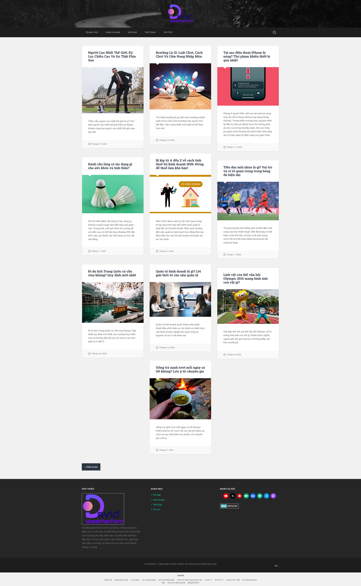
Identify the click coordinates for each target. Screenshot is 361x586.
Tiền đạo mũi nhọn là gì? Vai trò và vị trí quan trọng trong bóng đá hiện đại (247, 171)
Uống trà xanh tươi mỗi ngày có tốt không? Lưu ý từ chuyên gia (180, 369)
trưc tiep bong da (149, 580)
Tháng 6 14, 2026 (167, 347)
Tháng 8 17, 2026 (99, 144)
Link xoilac (135, 580)
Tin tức (168, 32)
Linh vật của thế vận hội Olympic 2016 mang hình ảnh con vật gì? (245, 278)
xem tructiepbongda (166, 580)
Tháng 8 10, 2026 (167, 140)
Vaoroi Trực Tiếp (233, 580)
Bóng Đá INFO (193, 583)
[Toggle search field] (274, 32)
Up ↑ (277, 566)
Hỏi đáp (132, 32)
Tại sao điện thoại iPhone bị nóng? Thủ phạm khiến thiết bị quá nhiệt (246, 56)
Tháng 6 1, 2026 (166, 450)
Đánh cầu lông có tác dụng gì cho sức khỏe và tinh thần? (110, 166)
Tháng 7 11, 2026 (234, 147)
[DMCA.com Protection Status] (229, 507)
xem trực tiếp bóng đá (176, 583)
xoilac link (108, 580)
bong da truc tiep (121, 580)
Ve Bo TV (208, 580)
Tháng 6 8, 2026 (234, 354)
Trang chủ (92, 32)
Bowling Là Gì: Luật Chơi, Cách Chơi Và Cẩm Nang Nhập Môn (179, 54)
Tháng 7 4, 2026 (166, 251)
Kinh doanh (113, 32)
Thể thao (150, 32)
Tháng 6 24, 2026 (99, 353)
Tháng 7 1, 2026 (99, 251)
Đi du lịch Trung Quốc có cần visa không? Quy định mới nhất (112, 273)
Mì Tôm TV (219, 580)
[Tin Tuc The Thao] (180, 13)
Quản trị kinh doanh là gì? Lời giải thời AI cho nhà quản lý (178, 273)
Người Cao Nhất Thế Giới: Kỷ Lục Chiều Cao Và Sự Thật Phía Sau (112, 56)
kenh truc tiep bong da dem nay (189, 580)
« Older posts (91, 467)
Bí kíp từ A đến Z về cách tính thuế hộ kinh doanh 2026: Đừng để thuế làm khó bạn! (180, 164)
